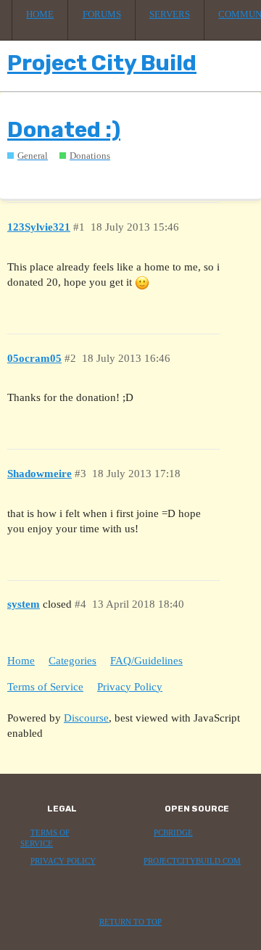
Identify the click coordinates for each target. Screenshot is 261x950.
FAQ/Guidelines (146, 660)
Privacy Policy (129, 687)
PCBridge (173, 833)
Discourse (86, 718)
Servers (169, 14)
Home (40, 14)
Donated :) (63, 130)
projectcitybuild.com (192, 861)
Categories (72, 660)
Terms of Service (45, 687)
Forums (102, 14)
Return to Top (130, 922)
